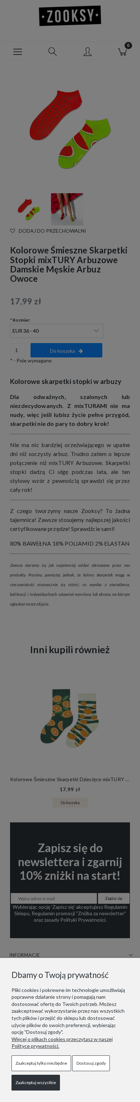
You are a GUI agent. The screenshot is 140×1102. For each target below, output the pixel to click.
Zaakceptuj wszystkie (35, 1082)
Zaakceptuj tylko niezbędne (41, 1063)
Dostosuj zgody (91, 1063)
